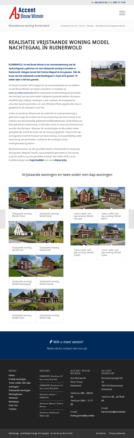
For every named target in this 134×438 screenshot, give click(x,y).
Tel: (99, 2)
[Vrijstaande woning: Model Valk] (49, 300)
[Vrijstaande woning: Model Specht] (49, 266)
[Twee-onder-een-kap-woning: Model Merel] (111, 198)
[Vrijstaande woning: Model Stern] (22, 300)
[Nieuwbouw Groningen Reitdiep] (131, 219)
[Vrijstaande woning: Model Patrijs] (22, 198)
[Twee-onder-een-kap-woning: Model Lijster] (111, 234)
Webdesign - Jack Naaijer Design (23, 433)
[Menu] (120, 13)
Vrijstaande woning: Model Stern (22, 316)
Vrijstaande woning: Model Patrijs (22, 214)
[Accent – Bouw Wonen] (26, 13)
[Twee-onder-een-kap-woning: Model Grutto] (84, 234)
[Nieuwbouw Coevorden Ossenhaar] (2, 219)
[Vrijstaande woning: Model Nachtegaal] (22, 266)
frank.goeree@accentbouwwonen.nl (88, 415)
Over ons (13, 405)
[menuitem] (120, 13)
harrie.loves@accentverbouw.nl (117, 411)
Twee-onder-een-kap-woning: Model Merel (111, 216)
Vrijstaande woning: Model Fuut (22, 248)
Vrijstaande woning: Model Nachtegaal (22, 282)
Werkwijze (14, 401)
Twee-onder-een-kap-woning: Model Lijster (111, 252)
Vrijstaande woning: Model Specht (49, 282)
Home (12, 375)
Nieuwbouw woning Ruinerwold (29, 25)
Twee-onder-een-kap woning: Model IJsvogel (83, 216)
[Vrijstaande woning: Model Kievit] (49, 198)
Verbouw (13, 398)
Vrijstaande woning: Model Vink (49, 248)
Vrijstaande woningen (19, 390)
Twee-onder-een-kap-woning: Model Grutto (84, 252)
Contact (12, 409)
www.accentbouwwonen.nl (22, 93)
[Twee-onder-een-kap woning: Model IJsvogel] (84, 198)
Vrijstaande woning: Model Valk (49, 316)
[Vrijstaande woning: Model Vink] (49, 232)
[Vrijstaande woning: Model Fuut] (22, 232)
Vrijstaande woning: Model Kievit (49, 214)
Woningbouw (15, 394)
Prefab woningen (17, 379)
